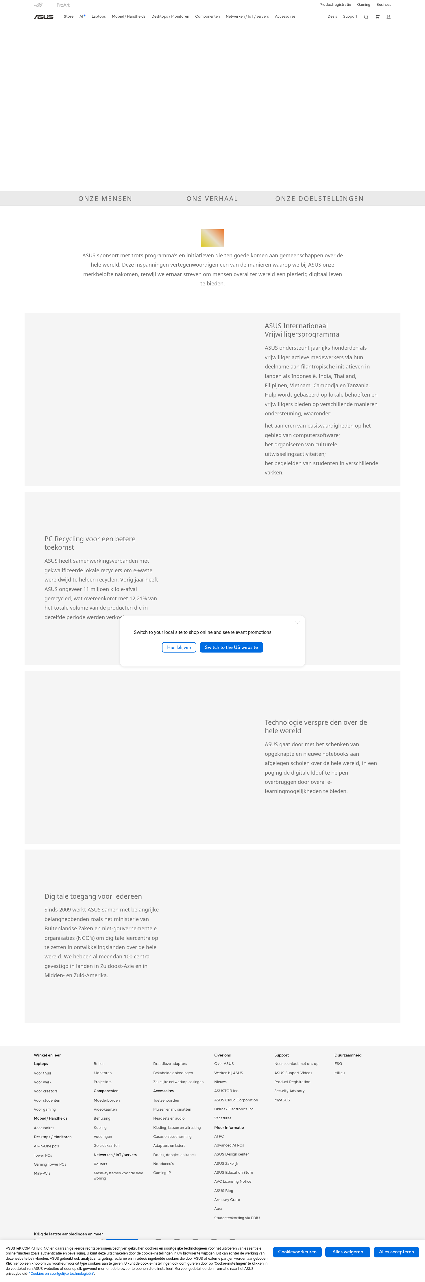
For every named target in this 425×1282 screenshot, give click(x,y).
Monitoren (103, 1073)
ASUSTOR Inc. (226, 1091)
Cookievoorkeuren (297, 1252)
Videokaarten (105, 1109)
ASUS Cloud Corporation (236, 1100)
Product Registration (292, 1082)
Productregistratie (335, 4)
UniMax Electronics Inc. (234, 1109)
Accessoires (44, 1128)
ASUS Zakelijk (226, 1163)
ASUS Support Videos (293, 1073)
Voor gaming (45, 1109)
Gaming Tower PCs (50, 1164)
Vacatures (222, 1118)
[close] (297, 623)
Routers (100, 1164)
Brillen (99, 1063)
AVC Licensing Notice (232, 1181)
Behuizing (102, 1118)
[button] (363, 5)
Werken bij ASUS (228, 1073)
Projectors (103, 1082)
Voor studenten (47, 1100)
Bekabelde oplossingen (173, 1073)
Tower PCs (43, 1155)
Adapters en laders (169, 1145)
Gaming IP (162, 1173)
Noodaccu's (163, 1164)
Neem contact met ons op (296, 1063)
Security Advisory (289, 1091)
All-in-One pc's (46, 1146)
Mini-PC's (42, 1173)
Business (383, 4)
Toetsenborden (166, 1100)
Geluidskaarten (106, 1145)
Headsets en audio (169, 1118)
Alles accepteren (396, 1252)
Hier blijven (179, 647)
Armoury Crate (227, 1199)
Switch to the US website (231, 647)
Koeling (100, 1127)
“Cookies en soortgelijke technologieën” (61, 1273)
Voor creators (46, 1091)
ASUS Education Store (233, 1172)
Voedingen (103, 1136)
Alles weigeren (347, 1252)
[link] (43, 17)
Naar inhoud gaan (37, 17)
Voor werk (42, 1082)
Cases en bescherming (172, 1136)
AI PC (219, 1136)
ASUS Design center (231, 1154)
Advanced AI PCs (229, 1145)
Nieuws (220, 1082)
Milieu (340, 1073)
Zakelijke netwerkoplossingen (178, 1082)
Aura (218, 1208)
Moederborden (107, 1100)
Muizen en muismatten (172, 1109)
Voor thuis (42, 1073)
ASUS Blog (223, 1191)
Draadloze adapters (170, 1063)
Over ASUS (224, 1063)
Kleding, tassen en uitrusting (177, 1127)
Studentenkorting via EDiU (237, 1218)
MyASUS (282, 1100)
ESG (338, 1063)
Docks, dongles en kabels (174, 1155)
